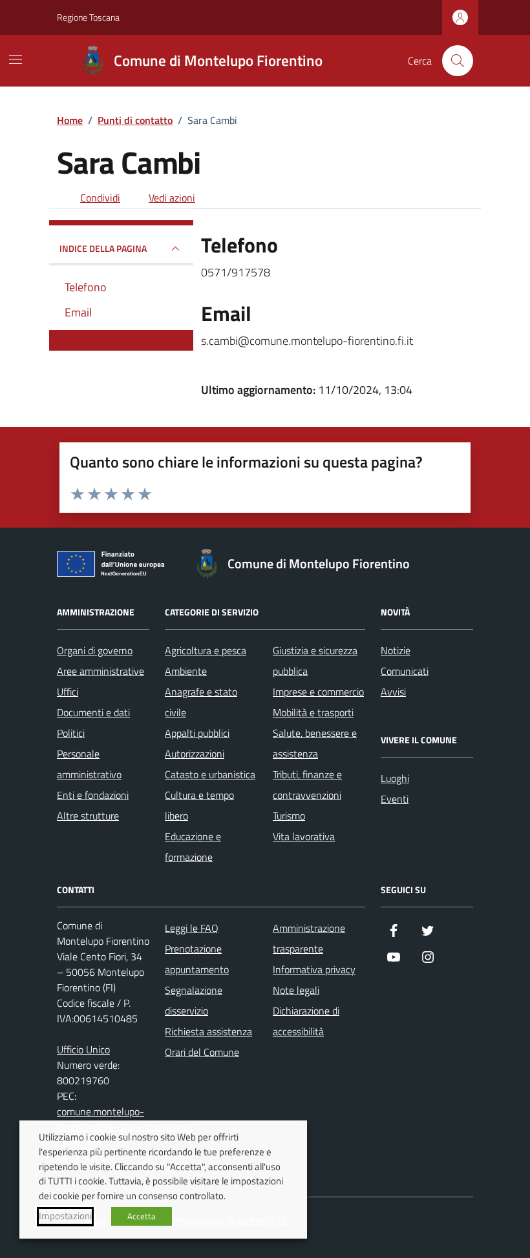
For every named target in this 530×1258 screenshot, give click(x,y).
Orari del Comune (202, 1052)
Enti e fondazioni (93, 795)
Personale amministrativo (89, 764)
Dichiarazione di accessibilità (306, 1021)
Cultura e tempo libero (199, 805)
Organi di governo (94, 650)
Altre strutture (88, 815)
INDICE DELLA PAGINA (103, 248)
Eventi (394, 799)
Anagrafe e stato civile (201, 702)
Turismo (289, 815)
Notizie (395, 650)
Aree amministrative (100, 671)
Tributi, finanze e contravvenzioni (307, 785)
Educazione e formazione (193, 847)
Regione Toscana (88, 17)
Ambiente (186, 671)
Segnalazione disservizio (193, 1000)
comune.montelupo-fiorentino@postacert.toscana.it (125, 1119)
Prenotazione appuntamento (197, 959)
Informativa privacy (314, 969)
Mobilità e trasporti (313, 712)
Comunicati (405, 671)
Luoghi (395, 778)
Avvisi (393, 691)
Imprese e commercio (318, 691)
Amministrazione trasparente (309, 938)
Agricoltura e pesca (205, 650)
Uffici (67, 691)
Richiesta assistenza (208, 1031)
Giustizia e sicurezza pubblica (315, 661)
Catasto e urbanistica (210, 774)
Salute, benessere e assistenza (315, 743)
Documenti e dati (93, 712)
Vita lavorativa (304, 836)
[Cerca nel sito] (457, 60)
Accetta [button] (141, 1216)
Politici (71, 733)
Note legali (296, 990)
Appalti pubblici (197, 733)
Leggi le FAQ (191, 928)
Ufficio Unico (83, 1049)
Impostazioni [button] (65, 1216)
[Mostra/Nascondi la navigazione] (15, 59)
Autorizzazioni (194, 753)
